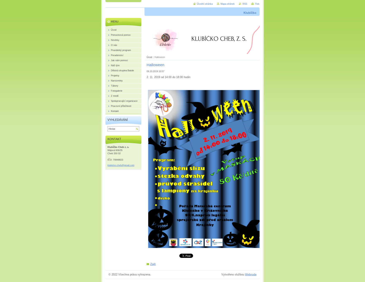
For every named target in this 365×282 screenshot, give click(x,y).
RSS (244, 4)
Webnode (250, 274)
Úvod (149, 57)
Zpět (153, 264)
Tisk (257, 4)
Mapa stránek (228, 4)
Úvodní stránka (205, 4)
